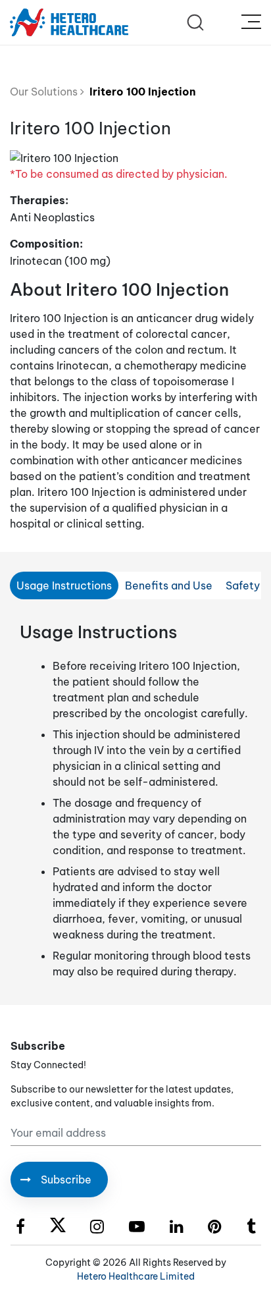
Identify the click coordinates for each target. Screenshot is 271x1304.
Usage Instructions (64, 585)
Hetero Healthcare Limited (136, 1276)
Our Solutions (45, 91)
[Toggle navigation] (251, 22)
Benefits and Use (168, 585)
